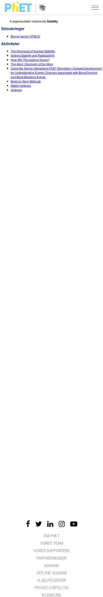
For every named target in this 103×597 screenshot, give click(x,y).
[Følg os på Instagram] (61, 523)
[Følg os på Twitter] (38, 523)
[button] (95, 7)
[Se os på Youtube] (74, 523)
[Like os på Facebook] (27, 523)
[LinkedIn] (50, 523)
